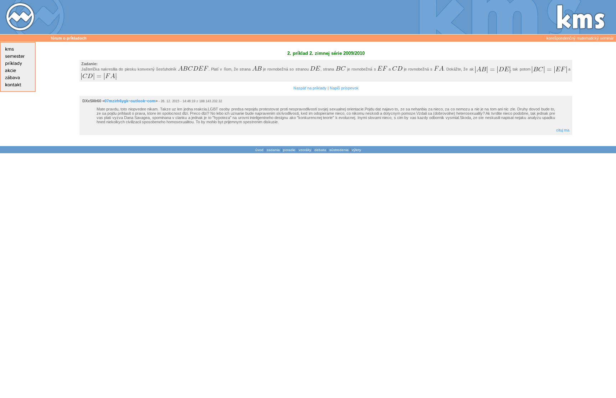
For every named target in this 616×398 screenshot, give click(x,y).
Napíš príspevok (344, 88)
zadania (273, 150)
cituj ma (562, 130)
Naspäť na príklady (310, 88)
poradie (289, 150)
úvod (259, 150)
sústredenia (339, 150)
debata (320, 150)
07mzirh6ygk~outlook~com (129, 101)
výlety (356, 150)
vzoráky (305, 150)
